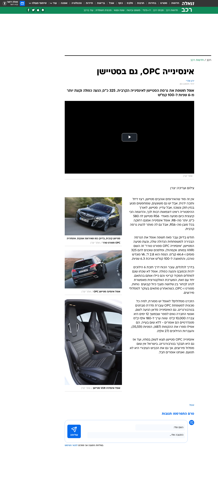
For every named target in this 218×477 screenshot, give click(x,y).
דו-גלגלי (147, 10)
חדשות (175, 3)
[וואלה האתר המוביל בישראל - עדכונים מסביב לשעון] (188, 3)
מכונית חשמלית (104, 10)
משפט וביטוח (133, 10)
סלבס (130, 3)
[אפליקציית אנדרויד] (43, 10)
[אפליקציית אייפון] (38, 10)
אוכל (111, 3)
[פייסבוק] (28, 10)
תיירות (89, 3)
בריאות (101, 3)
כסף (120, 3)
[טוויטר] (33, 10)
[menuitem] (173, 3)
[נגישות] (5, 3)
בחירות (152, 3)
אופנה (64, 3)
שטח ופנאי (119, 10)
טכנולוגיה (77, 3)
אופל (191, 405)
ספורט (163, 3)
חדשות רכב (172, 10)
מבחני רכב (158, 10)
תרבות (140, 3)
